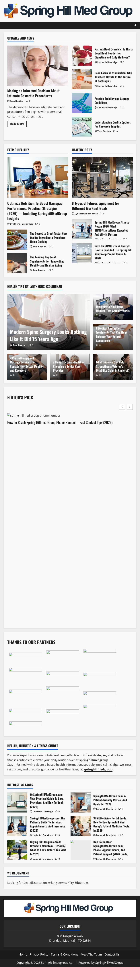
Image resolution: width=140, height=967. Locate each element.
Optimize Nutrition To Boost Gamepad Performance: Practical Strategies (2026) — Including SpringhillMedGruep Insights (37, 210)
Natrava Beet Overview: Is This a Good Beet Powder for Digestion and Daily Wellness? (82, 56)
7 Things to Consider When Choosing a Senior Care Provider (68, 366)
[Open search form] (135, 25)
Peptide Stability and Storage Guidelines (82, 103)
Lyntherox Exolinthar (21, 223)
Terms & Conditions (64, 954)
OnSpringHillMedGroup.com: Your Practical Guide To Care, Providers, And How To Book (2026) (17, 802)
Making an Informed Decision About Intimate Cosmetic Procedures (33, 93)
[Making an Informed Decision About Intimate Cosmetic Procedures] (37, 66)
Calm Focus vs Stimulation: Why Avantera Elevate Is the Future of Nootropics (82, 79)
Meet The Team (91, 954)
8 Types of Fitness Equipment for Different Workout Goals (95, 205)
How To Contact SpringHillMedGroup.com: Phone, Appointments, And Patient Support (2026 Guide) (81, 850)
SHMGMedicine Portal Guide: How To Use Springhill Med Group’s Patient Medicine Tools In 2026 (81, 826)
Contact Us (112, 954)
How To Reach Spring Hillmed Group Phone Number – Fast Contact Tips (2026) (59, 422)
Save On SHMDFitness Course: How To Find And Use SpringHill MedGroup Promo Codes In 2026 (82, 253)
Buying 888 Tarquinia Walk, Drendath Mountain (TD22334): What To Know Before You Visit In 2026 (17, 850)
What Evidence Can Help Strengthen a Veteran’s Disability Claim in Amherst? (113, 366)
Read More (18, 124)
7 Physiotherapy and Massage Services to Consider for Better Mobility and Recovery (27, 364)
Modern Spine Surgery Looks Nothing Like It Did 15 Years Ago (48, 335)
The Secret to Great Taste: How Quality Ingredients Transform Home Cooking (17, 240)
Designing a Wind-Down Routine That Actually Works (113, 308)
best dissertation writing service (45, 883)
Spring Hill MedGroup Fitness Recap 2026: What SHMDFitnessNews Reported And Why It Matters (82, 229)
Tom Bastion (17, 101)
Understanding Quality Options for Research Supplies (82, 127)
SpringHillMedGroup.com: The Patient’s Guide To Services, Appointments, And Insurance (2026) (17, 826)
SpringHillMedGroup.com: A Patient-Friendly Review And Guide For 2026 (81, 802)
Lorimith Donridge (107, 62)
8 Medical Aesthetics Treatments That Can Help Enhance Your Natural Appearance (111, 334)
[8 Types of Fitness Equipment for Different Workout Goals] (102, 177)
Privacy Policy (39, 954)
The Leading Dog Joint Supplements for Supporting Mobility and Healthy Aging (17, 263)
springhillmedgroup (98, 769)
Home (23, 954)
